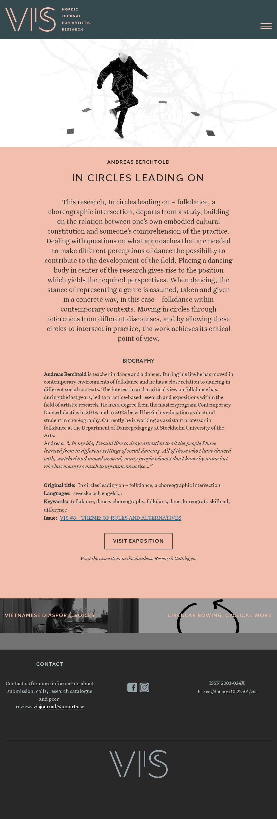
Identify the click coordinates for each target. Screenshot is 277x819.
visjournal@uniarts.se (58, 706)
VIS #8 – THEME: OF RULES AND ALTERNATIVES (120, 517)
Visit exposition (138, 541)
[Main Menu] (266, 26)
